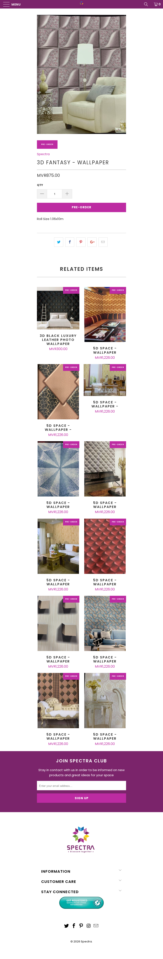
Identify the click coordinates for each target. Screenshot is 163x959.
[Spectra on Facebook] (74, 926)
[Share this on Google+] (92, 242)
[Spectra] (81, 4)
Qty (40, 185)
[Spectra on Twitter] (66, 926)
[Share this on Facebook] (69, 242)
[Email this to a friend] (103, 242)
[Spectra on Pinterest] (81, 926)
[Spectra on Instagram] (89, 926)
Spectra (43, 154)
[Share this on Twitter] (58, 242)
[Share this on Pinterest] (80, 242)
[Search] (147, 4)
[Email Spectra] (96, 926)
